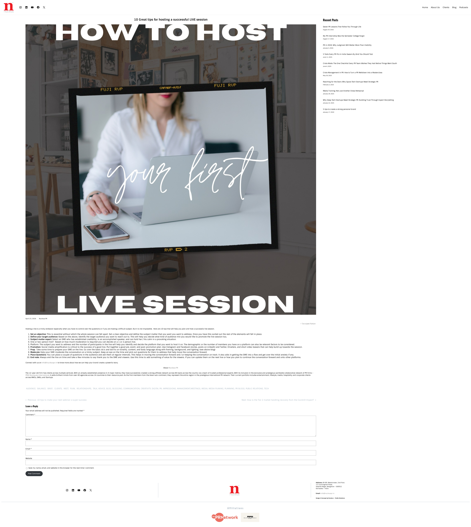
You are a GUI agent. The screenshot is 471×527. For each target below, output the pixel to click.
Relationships (83, 388)
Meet (65, 388)
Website (29, 458)
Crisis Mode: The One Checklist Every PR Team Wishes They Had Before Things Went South (360, 63)
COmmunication (131, 388)
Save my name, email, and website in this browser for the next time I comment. (61, 468)
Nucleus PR (43, 319)
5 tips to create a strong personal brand (339, 109)
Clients (58, 388)
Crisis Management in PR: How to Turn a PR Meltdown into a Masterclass (352, 72)
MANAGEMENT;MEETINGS (188, 388)
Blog (108, 388)
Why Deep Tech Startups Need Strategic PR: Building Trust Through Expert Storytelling (358, 100)
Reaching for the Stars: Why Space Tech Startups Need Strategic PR (350, 82)
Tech (266, 388)
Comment (30, 415)
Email (29, 449)
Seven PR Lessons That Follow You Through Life (342, 27)
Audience (31, 388)
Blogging (117, 388)
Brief (50, 388)
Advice (101, 388)
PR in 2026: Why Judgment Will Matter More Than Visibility (347, 45)
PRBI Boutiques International (37, 375)
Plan (72, 388)
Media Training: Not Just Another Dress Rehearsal (343, 91)
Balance (41, 388)
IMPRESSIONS (169, 388)
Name (29, 439)
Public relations (254, 388)
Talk (94, 388)
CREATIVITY (146, 388)
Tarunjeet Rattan (309, 324)
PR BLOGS (240, 388)
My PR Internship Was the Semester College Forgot (344, 36)
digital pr (157, 388)
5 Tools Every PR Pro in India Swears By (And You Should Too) (348, 54)
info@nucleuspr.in (49, 363)
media (205, 388)
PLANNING (229, 388)
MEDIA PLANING (216, 388)
